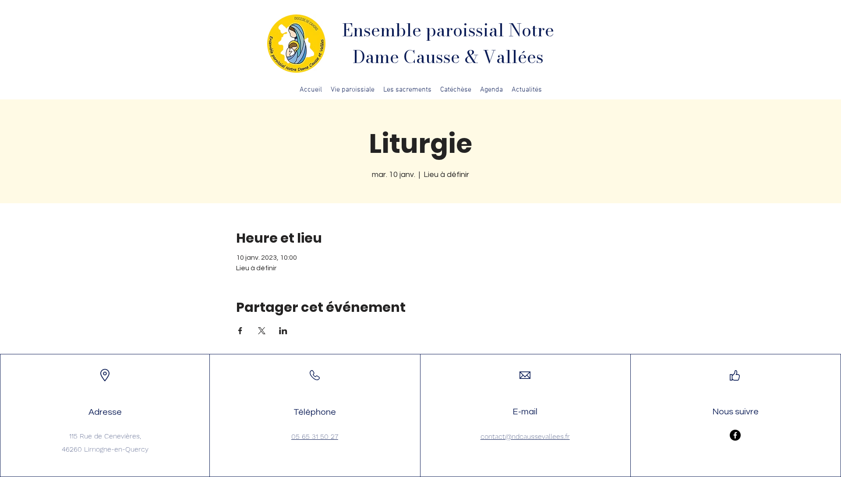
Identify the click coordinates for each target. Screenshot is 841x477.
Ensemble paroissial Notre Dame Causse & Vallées (448, 43)
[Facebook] (735, 435)
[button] (352, 89)
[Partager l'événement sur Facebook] (240, 330)
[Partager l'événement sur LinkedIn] (283, 330)
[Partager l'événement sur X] (262, 330)
